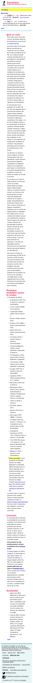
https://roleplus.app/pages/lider (17, 502)
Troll (8, 21)
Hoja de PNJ (26, 665)
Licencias (5, 655)
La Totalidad (22, 680)
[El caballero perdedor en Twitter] (3, 673)
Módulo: (8, 667)
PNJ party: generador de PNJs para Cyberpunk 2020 (13, 661)
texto (12, 555)
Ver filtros (4, 10)
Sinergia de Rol (14, 43)
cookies (21, 652)
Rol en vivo (4, 13)
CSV (8, 555)
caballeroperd (18, 568)
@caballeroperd (11, 673)
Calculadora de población (18, 670)
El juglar (9, 15)
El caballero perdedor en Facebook (17, 676)
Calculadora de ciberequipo (11, 665)
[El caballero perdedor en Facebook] (3, 676)
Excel (17, 555)
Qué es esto (12, 652)
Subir (2, 28)
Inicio (4, 652)
